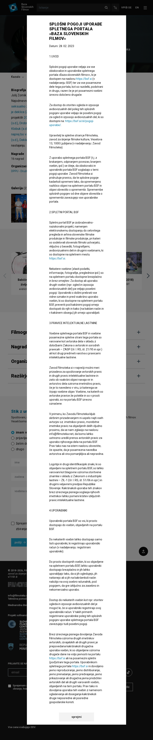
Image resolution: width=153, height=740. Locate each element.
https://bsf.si (84, 78)
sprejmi (77, 716)
